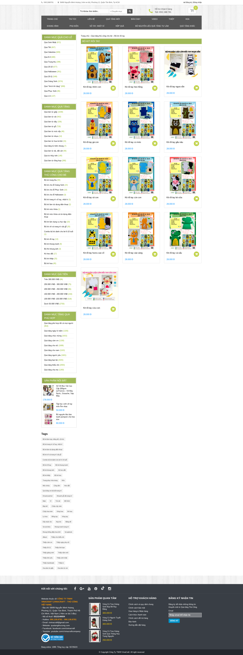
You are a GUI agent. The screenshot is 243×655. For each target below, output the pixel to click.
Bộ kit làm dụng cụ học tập (57, 222)
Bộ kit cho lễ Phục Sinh (55, 190)
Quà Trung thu (52, 62)
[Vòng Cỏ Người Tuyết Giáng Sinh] (95, 622)
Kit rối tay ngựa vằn (175, 86)
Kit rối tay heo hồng (133, 87)
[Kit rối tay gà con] (99, 120)
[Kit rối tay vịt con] (99, 175)
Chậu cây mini (56, 506)
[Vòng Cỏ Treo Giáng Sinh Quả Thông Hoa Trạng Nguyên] (95, 636)
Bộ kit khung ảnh (48, 470)
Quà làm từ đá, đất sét (55, 151)
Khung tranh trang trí (62, 527)
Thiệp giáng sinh (48, 552)
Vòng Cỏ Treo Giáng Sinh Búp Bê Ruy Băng (111, 606)
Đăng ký (188, 2)
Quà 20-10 (50, 67)
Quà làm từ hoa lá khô (55, 141)
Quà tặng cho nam (54, 350)
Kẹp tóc (58, 522)
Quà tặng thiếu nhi (54, 365)
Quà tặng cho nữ (54, 345)
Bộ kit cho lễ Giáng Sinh (56, 185)
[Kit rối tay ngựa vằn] (182, 64)
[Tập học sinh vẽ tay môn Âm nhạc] (48, 407)
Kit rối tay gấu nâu (174, 142)
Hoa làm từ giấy (48, 568)
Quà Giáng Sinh (53, 81)
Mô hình (67, 501)
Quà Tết (49, 47)
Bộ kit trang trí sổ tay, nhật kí (57, 199)
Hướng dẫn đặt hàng (137, 625)
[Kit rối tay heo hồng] (141, 64)
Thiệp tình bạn (60, 547)
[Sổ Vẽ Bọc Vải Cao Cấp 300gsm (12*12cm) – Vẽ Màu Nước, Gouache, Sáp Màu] (48, 390)
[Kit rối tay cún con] (141, 175)
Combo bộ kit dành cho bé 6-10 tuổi (58, 232)
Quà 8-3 (49, 57)
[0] (192, 13)
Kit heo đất (50, 254)
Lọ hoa (45, 516)
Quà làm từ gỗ (52, 126)
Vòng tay (65, 516)
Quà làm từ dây (53, 122)
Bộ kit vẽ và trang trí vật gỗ (57, 227)
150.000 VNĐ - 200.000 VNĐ (58, 294)
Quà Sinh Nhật (52, 42)
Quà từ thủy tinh (53, 156)
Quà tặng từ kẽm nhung (55, 146)
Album (45, 537)
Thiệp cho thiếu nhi (57, 537)
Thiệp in (61, 563)
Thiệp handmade (48, 563)
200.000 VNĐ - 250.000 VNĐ (57, 289)
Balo (44, 501)
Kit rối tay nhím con (92, 87)
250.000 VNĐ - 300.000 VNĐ (57, 284)
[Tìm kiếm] (129, 11)
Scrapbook (68, 532)
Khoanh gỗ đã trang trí (64, 496)
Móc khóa (46, 485)
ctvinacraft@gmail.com (59, 622)
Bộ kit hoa (50, 263)
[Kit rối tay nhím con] (99, 64)
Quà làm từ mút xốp (54, 131)
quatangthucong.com (60, 625)
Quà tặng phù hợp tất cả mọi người (58, 324)
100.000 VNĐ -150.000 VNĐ (58, 299)
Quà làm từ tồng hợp (55, 161)
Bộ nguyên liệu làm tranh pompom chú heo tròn (65, 416)
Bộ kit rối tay (51, 239)
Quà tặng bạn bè (53, 360)
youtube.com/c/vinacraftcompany (65, 631)
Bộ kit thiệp (50, 259)
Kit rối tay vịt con (90, 197)
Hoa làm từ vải (63, 568)
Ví (50, 501)
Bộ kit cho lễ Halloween (55, 195)
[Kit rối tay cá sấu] (182, 230)
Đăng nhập (197, 2)
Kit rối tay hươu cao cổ (93, 253)
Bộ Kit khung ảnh (52, 249)
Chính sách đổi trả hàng (138, 618)
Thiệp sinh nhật (62, 558)
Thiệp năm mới (63, 552)
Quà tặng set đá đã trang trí (52, 491)
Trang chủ (85, 36)
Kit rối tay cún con (133, 197)
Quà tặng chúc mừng (55, 336)
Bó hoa (69, 511)
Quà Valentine (52, 52)
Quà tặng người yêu (55, 355)
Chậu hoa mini (47, 511)
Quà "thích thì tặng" (54, 86)
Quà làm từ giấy (53, 112)
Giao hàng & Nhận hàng (138, 611)
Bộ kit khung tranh (53, 244)
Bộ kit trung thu (52, 180)
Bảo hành (132, 622)
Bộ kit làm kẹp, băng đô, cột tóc (53, 439)
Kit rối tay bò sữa (174, 197)
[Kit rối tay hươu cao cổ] (99, 230)
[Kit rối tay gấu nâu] (182, 120)
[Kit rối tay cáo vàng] (141, 230)
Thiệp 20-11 (47, 547)
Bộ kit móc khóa (52, 209)
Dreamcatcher (48, 496)
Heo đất (67, 485)
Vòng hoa (60, 511)
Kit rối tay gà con (91, 142)
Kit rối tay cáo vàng (133, 253)
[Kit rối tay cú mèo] (141, 120)
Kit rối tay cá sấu (174, 253)
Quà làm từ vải (52, 117)
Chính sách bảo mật (137, 608)
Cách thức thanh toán (137, 615)
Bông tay (55, 516)
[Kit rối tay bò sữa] (182, 175)
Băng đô (68, 522)
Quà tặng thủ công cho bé (102, 36)
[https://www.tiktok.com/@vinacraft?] (103, 589)
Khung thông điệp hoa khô (51, 532)
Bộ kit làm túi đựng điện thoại (57, 204)
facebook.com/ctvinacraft (64, 628)
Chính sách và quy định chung (141, 604)
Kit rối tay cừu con (91, 308)
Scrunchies (46, 527)
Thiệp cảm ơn (47, 542)
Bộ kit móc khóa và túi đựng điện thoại (57, 215)
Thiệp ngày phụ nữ (62, 542)
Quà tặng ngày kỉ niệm (56, 331)
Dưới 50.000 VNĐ (54, 304)
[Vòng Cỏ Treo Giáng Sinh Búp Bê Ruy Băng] (94, 609)
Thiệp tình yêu (47, 558)
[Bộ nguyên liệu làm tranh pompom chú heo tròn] (48, 419)
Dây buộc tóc (47, 522)
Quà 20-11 (50, 76)
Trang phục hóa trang (50, 480)
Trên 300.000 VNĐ (53, 279)
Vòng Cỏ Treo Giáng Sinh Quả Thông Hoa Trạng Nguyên (111, 633)
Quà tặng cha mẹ (54, 370)
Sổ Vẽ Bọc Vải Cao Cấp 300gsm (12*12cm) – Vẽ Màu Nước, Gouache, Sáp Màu (65, 391)
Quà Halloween (52, 72)
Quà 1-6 (49, 96)
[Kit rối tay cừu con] (99, 286)
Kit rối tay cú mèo (133, 142)
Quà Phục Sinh (52, 91)
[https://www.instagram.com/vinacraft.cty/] (110, 589)
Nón (63, 480)
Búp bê (45, 506)
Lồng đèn (57, 485)
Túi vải (58, 501)
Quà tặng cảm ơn (54, 340)
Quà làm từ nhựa (53, 136)
